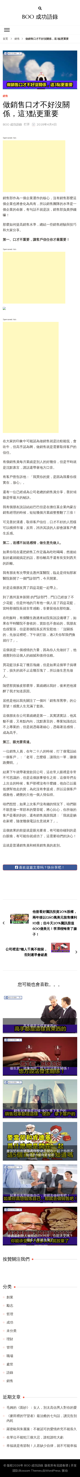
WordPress (52, 1471)
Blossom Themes (30, 1471)
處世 (10, 1364)
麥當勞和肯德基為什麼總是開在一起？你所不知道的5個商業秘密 (40, 1153)
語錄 (10, 1372)
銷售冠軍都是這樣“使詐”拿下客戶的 (40, 1111)
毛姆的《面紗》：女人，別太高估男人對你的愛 (42, 1407)
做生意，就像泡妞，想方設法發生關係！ (40, 1068)
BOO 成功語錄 (40, 16)
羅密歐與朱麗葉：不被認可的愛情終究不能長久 (42, 1429)
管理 (10, 1347)
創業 (10, 1297)
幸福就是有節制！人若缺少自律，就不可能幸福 (42, 1445)
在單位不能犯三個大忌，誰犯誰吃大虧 (35, 1437)
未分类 (12, 1331)
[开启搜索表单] (40, 8)
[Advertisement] (34, 166)
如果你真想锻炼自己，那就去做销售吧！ (40, 1195)
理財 (10, 1339)
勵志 (10, 1305)
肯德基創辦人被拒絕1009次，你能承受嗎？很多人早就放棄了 (40, 1238)
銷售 (5, 96)
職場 (10, 1356)
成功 (10, 1322)
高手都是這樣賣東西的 (40, 1026)
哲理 (10, 1314)
